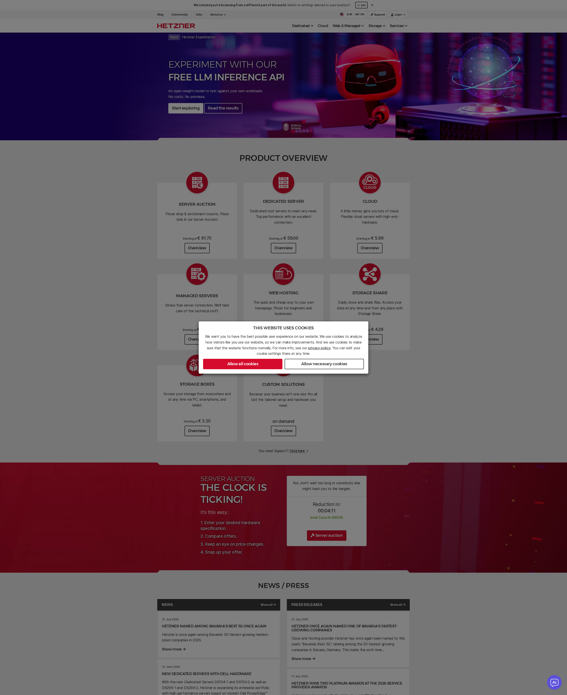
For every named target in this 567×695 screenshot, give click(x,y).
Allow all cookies (242, 363)
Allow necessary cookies (324, 363)
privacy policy (319, 348)
